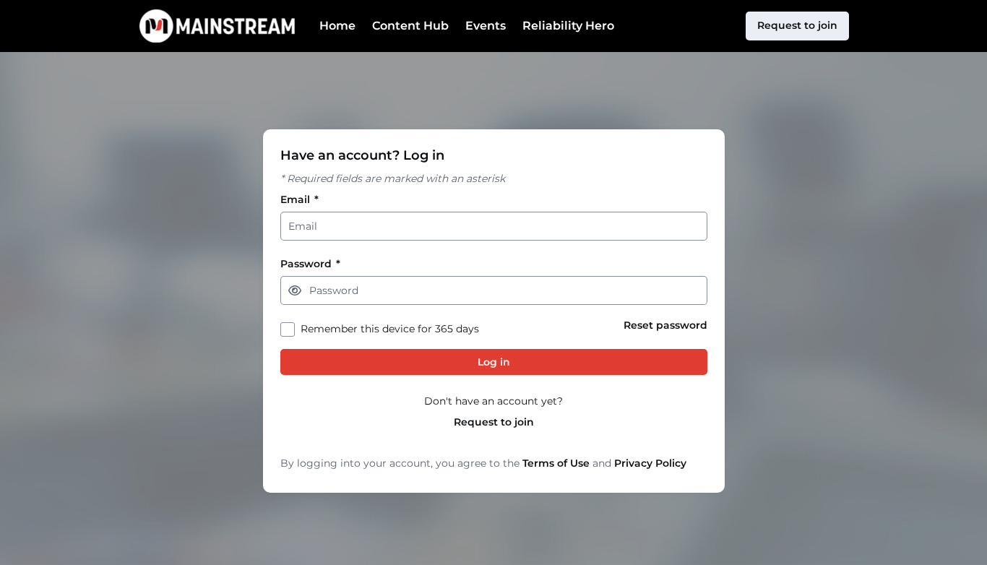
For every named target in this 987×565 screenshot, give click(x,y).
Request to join (494, 422)
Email (299, 200)
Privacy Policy (650, 463)
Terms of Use (556, 463)
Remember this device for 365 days (390, 329)
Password (310, 264)
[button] (294, 290)
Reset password (665, 325)
